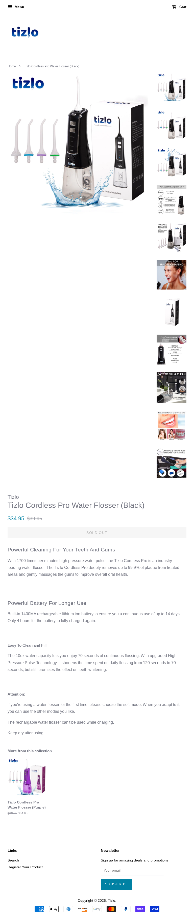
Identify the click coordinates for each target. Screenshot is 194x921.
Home (12, 66)
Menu (19, 7)
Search (13, 860)
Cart (182, 7)
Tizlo (111, 901)
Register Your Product (25, 867)
